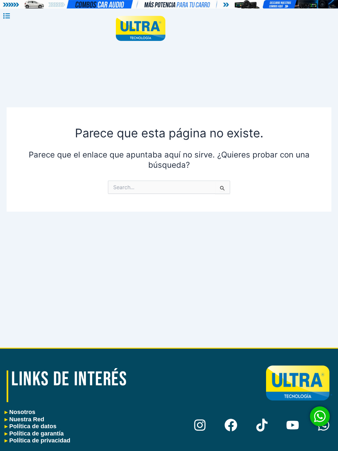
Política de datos (30, 426)
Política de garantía (34, 433)
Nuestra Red (24, 419)
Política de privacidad (37, 440)
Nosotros (20, 412)
